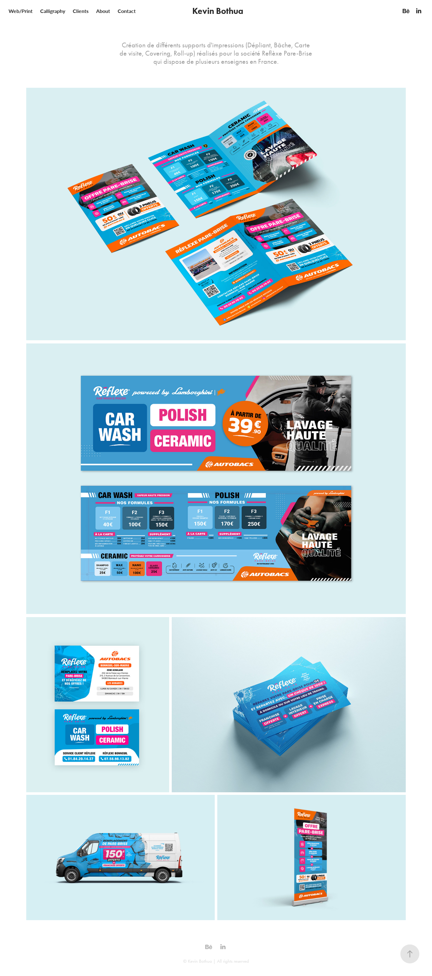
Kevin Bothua (217, 11)
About (103, 11)
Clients (81, 11)
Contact (127, 11)
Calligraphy (52, 11)
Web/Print (21, 11)
